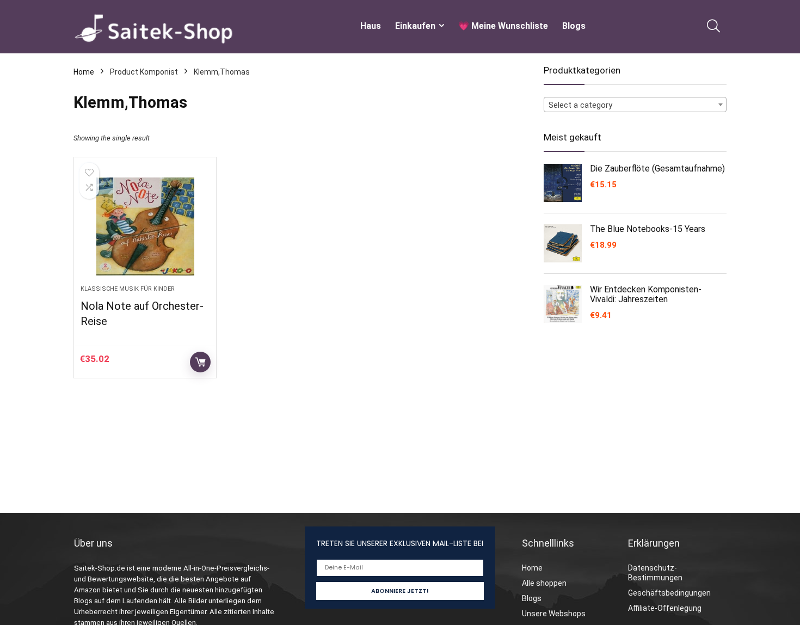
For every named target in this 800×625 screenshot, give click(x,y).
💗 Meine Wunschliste (503, 26)
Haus (370, 26)
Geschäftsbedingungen (669, 593)
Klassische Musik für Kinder (128, 288)
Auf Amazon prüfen (200, 362)
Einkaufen (415, 26)
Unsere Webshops (554, 613)
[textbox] (635, 105)
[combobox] (635, 104)
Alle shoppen (544, 583)
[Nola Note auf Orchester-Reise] (145, 226)
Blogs (574, 26)
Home (83, 72)
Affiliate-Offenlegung (664, 608)
